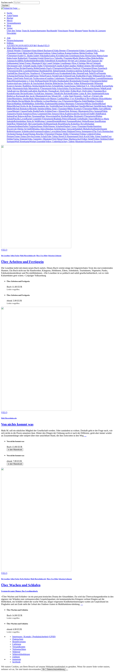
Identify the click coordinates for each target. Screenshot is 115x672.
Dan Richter (20, 68)
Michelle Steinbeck (37, 108)
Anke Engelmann (72, 55)
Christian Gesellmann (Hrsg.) (65, 63)
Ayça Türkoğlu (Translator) (61, 58)
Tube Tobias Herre (55, 136)
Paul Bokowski (20, 116)
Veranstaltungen (14, 23)
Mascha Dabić (80, 101)
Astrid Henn (43, 58)
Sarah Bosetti (58, 124)
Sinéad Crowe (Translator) (75, 126)
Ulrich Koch (83, 136)
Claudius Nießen (75, 66)
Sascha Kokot (70, 124)
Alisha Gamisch (86, 50)
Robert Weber (81, 121)
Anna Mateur (97, 55)
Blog (9, 25)
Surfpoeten (96, 129)
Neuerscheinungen (15, 40)
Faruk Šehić (88, 73)
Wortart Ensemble (37, 141)
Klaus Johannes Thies (48, 93)
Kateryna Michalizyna (21, 91)
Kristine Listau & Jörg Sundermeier (87, 93)
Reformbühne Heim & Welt (26, 121)
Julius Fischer (70, 88)
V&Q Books (37, 45)
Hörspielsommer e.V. (21, 81)
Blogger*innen (81, 30)
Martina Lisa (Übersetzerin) (62, 101)
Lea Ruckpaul (18, 96)
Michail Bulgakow (21, 108)
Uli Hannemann (71, 136)
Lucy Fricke (92, 96)
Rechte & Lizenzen (97, 30)
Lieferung (16, 644)
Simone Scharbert (56, 126)
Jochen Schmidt (52, 86)
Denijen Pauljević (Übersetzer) (78, 68)
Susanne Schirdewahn (23, 131)
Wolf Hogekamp (22, 141)
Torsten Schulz (40, 136)
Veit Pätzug (57, 139)
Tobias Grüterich (87, 134)
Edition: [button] (10, 43)
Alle (9, 38)
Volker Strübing (101, 139)
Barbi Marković (80, 58)
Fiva (96, 73)
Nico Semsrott (95, 111)
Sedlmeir (19, 126)
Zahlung (16, 657)
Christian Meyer (85, 63)
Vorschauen (63, 30)
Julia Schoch (58, 88)
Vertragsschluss (19, 649)
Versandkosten (18, 646)
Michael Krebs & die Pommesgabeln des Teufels (34, 106)
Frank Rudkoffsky (78, 76)
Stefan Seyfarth (25, 129)
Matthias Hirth (20, 103)
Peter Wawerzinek (49, 116)
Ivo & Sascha (33, 83)
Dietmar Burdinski (40, 71)
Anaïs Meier (22, 53)
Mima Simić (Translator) (57, 108)
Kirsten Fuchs (33, 93)
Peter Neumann (34, 116)
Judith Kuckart (102, 86)
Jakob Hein (44, 83)
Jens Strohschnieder (36, 86)
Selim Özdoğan (30, 126)
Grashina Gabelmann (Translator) (60, 78)
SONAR (23, 45)
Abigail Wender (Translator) (19, 50)
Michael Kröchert (63, 106)
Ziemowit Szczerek (93, 141)
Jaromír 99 (91, 83)
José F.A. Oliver (88, 86)
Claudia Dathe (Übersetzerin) (43, 66)
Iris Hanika (59, 81)
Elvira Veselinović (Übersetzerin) (38, 73)
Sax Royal (81, 124)
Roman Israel (93, 121)
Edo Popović (93, 71)
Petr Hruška (62, 116)
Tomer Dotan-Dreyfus (24, 136)
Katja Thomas (49, 91)
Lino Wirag (52, 96)
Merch (9, 20)
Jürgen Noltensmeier (85, 88)
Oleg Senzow (53, 113)
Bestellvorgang (19, 641)
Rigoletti (56, 121)
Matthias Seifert (34, 103)
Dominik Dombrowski (68, 71)
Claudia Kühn (62, 66)
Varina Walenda (20, 139)
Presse (71, 30)
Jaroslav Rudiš (21, 86)
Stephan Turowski (67, 129)
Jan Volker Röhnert (78, 83)
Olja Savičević (82, 113)
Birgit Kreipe (56, 60)
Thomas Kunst (21, 134)
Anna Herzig (85, 55)
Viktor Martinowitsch (72, 139)
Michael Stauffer (78, 106)
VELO (46, 45)
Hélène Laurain (96, 78)
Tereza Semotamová (84, 131)
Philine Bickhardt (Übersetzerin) (81, 116)
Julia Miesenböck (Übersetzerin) (38, 88)
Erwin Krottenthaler (62, 73)
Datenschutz (17, 639)
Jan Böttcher (54, 83)
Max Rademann (48, 103)
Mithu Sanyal (99, 108)
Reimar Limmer (45, 121)
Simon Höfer (42, 126)
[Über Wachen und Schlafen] (36, 570)
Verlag (9, 28)
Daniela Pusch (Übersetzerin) (52, 68)
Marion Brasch (98, 98)
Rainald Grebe (75, 119)
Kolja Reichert (64, 93)
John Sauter (64, 86)
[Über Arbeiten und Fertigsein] (36, 247)
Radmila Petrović (61, 119)
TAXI (29, 45)
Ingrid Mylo (48, 81)
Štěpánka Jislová (39, 129)
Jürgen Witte (99, 88)
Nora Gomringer (39, 113)
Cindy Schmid (23, 66)
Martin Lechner (43, 101)
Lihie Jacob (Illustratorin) (35, 96)
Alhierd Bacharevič (45, 50)
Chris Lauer (46, 63)
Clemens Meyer (90, 66)
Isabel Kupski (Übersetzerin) (89, 81)
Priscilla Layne (19, 119)
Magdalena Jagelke (20, 98)
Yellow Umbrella (52, 141)
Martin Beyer (30, 101)
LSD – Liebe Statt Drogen (68, 96)
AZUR (10, 45)
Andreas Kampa (64, 53)
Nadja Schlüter (45, 111)
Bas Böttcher (93, 58)
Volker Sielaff (87, 139)
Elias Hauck (18, 73)
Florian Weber (38, 76)
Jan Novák (65, 83)
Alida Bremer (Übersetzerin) (66, 50)
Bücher (10, 18)
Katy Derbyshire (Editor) (66, 91)
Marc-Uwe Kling (72, 98)
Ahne (34, 50)
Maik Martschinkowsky (39, 98)
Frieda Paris (23, 78)
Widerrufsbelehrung (21, 654)
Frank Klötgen (64, 76)
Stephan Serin (52, 129)
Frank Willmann (94, 76)
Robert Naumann (67, 121)
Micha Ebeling (92, 103)
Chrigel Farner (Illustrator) (29, 63)
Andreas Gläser (50, 53)
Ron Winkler (17, 124)
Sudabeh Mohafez (83, 129)
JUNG (16, 45)
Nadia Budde (33, 111)
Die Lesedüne (25, 71)
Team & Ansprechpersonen (34, 30)
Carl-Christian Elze (82, 60)
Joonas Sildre (75, 86)
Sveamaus (37, 131)
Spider (90, 126)
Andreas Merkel (78, 53)
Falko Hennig (77, 73)
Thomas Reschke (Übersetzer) (41, 134)
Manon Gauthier (57, 98)
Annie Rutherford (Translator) (25, 58)
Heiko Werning (82, 78)
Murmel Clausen (19, 111)
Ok (43, 669)
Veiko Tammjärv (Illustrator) (39, 139)
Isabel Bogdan (70, 81)
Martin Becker (18, 101)
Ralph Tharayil (89, 119)
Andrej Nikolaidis (41, 55)
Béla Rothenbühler (27, 60)
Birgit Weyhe (68, 60)
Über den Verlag (14, 30)
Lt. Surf (83, 96)
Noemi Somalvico (24, 113)
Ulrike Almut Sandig (98, 136)
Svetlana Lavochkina (51, 131)
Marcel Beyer (86, 98)
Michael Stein (92, 106)
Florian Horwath (25, 76)
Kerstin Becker (20, 93)
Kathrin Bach (37, 91)
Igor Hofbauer (37, 81)
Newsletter (11, 33)
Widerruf (16, 652)
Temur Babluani (68, 131)
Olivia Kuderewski (67, 113)
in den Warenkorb (15, 450)
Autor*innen (12, 15)
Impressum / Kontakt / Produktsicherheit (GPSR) (34, 636)
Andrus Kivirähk (56, 55)
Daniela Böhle (32, 68)
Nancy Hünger (58, 111)
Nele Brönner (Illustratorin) (77, 111)
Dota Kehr (82, 71)
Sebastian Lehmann (54, 255)
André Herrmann (35, 53)
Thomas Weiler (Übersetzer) (67, 134)
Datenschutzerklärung (56, 669)
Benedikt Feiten (43, 60)
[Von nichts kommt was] (36, 410)
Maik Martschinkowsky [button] (17, 48)
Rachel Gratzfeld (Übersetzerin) (40, 119)
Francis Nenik (51, 76)
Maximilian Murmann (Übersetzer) (70, 103)
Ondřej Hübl (94, 113)
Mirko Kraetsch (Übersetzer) (80, 108)
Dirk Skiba (53, 71)
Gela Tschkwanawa (37, 78)
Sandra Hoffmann (44, 124)
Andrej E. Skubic (25, 55)
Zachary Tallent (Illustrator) (72, 141)
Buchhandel (52, 30)
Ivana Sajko (22, 83)
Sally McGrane (30, 124)
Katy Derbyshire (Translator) (90, 91)
